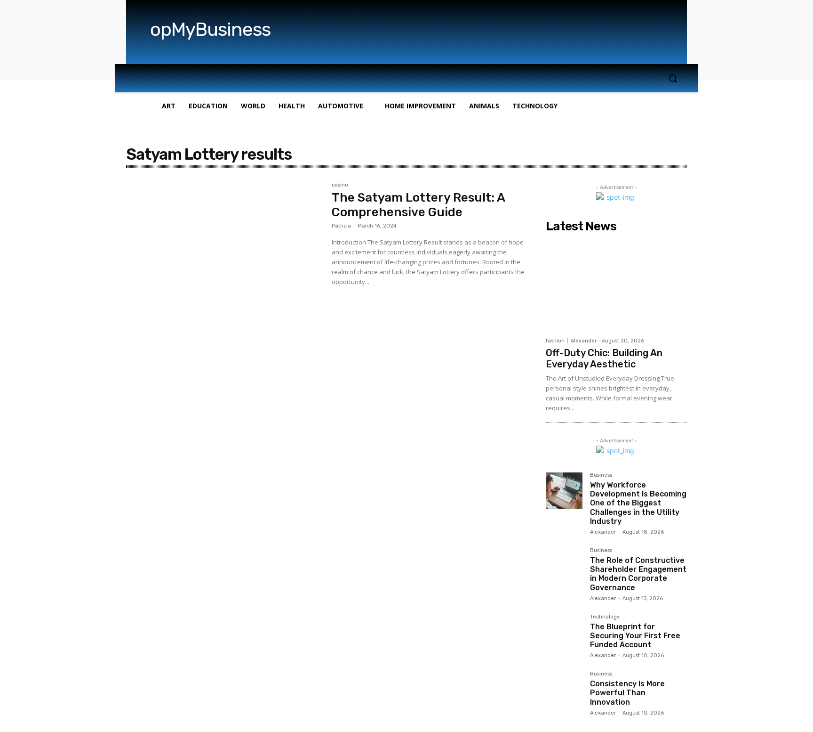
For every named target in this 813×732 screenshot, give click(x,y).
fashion (555, 340)
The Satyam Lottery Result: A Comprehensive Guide (418, 205)
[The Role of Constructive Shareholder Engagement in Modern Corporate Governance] (564, 566)
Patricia (341, 226)
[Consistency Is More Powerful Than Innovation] (564, 689)
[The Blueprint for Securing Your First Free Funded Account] (564, 632)
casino (340, 185)
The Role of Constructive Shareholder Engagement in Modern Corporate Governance (638, 574)
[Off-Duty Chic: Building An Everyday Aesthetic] (616, 284)
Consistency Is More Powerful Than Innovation (627, 692)
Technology (605, 617)
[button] (673, 78)
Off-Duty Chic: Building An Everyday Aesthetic (604, 358)
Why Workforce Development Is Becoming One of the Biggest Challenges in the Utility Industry (638, 503)
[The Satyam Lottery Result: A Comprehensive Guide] (224, 247)
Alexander (584, 341)
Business (601, 475)
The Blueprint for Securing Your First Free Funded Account (635, 635)
